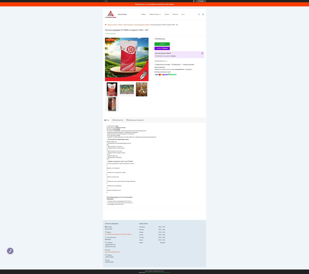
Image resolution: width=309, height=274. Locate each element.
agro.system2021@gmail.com (112, 252)
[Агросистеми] (111, 14)
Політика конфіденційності (164, 272)
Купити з (159, 48)
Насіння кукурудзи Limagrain (141, 24)
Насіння (120, 24)
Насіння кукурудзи (128, 24)
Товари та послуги (154, 14)
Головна (143, 14)
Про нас (167, 14)
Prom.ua (162, 271)
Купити (162, 44)
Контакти (175, 14)
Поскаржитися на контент (151, 272)
